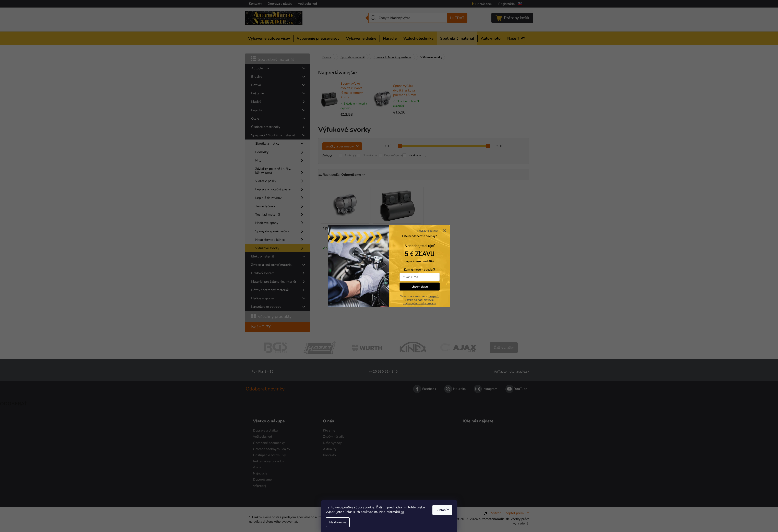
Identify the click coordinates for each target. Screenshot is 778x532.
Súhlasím (442, 510)
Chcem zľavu (419, 286)
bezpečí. (434, 296)
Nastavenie (337, 522)
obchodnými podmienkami (419, 303)
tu (402, 512)
